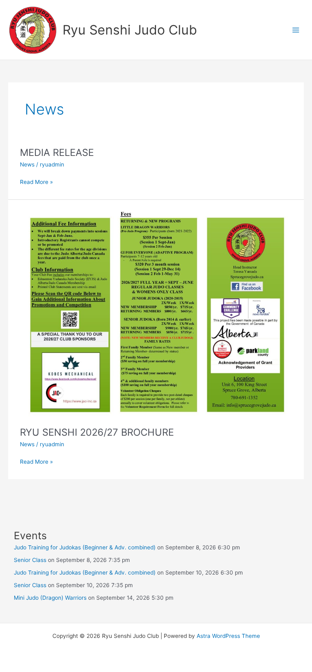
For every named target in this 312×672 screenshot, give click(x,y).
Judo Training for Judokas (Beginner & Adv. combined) (85, 547)
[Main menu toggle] (296, 30)
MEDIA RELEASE (57, 152)
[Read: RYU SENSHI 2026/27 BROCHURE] (156, 312)
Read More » (36, 182)
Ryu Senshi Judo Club (130, 30)
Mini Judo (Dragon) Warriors (50, 597)
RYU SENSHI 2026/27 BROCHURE (97, 432)
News (27, 164)
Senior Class (30, 560)
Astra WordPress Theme (228, 636)
